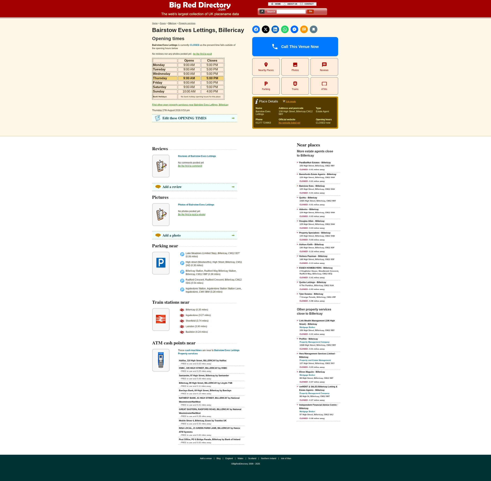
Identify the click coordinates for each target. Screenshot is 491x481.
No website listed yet (289, 122)
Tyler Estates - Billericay (311, 294)
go (310, 11)
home (278, 4)
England (229, 458)
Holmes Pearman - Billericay (313, 256)
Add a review (172, 186)
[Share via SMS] (304, 29)
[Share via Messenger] (294, 29)
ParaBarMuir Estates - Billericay (315, 162)
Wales (240, 458)
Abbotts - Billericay (309, 209)
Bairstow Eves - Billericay (312, 186)
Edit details (291, 101)
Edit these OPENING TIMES (184, 118)
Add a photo (171, 235)
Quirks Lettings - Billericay (312, 282)
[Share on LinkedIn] (275, 29)
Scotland (252, 458)
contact (309, 4)
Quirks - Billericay (308, 197)
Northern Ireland (268, 458)
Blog (219, 458)
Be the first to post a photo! (191, 214)
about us (292, 4)
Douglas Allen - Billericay (312, 221)
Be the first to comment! (190, 166)
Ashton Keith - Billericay (311, 244)
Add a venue (206, 458)
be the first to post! (202, 54)
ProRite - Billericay (308, 339)
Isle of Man (286, 458)
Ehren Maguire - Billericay (312, 372)
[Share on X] (265, 29)
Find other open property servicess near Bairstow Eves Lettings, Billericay (190, 104)
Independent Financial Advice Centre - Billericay (318, 406)
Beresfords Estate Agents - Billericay (317, 174)
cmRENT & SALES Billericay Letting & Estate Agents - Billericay (318, 388)
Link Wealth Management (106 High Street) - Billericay (317, 322)
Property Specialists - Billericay (314, 233)
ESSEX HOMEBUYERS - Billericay (316, 268)
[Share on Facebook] (256, 29)
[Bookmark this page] (313, 29)
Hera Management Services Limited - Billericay (317, 355)
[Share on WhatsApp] (285, 29)
